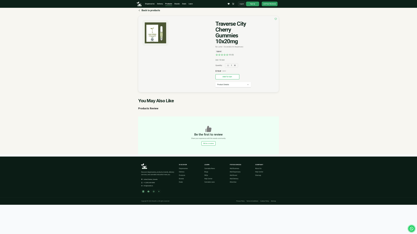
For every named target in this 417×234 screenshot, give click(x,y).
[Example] (276, 19)
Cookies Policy (264, 201)
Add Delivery (234, 179)
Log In (242, 4)
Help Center (208, 179)
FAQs (206, 175)
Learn (191, 4)
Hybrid (219, 51)
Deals (184, 4)
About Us (258, 168)
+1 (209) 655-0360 (149, 182)
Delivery (160, 4)
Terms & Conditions (252, 201)
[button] (233, 84)
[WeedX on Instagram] (154, 191)
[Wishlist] (229, 4)
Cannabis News (209, 168)
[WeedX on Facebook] (148, 191)
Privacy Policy (240, 201)
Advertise (233, 182)
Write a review (208, 143)
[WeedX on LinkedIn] (143, 191)
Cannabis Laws (209, 182)
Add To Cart (227, 77)
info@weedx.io (148, 186)
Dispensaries (150, 4)
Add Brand (233, 175)
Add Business (234, 168)
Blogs (206, 172)
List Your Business (269, 4)
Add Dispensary (235, 172)
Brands (177, 4)
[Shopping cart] (233, 4)
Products (168, 4)
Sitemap (258, 175)
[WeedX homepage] (139, 4)
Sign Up (252, 4)
